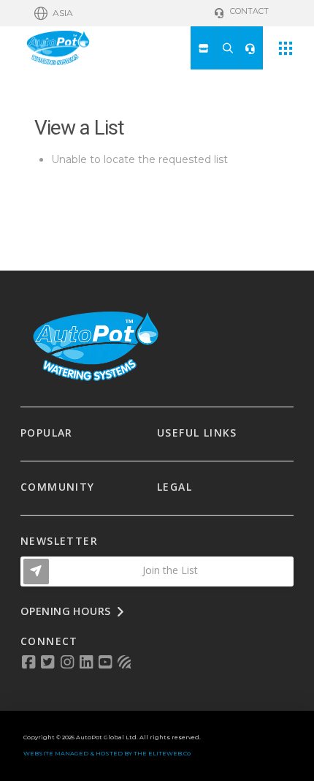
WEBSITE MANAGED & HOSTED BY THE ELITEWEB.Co (107, 753)
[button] (54, 13)
